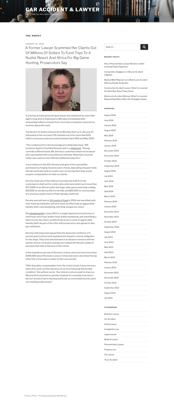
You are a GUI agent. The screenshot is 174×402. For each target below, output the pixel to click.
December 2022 (111, 272)
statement (76, 148)
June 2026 (109, 120)
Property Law (110, 349)
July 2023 (108, 237)
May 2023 (108, 247)
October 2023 (110, 222)
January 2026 (110, 125)
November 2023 (111, 217)
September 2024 (111, 166)
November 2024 (111, 156)
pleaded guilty (37, 213)
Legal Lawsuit (110, 334)
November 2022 (111, 278)
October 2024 (110, 161)
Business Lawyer (111, 314)
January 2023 (110, 267)
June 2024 (109, 181)
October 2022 (110, 283)
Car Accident (110, 319)
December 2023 (111, 212)
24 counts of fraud (59, 200)
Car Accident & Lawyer (63, 9)
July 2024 (108, 176)
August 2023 (110, 232)
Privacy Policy (31, 396)
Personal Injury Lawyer (114, 344)
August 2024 (110, 171)
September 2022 (111, 288)
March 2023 (109, 257)
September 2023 (111, 227)
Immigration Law (111, 329)
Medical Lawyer (111, 339)
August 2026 (110, 115)
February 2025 (110, 140)
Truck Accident (110, 360)
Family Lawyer (110, 324)
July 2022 (108, 298)
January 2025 (110, 146)
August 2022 (110, 293)
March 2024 (109, 196)
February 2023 (110, 262)
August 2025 (110, 130)
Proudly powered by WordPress (52, 396)
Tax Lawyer (109, 354)
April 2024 (108, 191)
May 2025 (108, 135)
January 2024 (110, 206)
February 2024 (110, 201)
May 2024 (108, 186)
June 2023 (109, 242)
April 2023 (108, 252)
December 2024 (111, 151)
